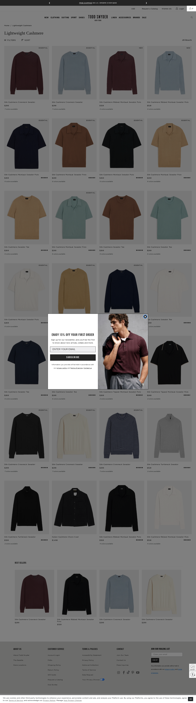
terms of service (77, 368)
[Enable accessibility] (192, 674)
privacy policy (62, 368)
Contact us (88, 368)
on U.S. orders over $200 (98, 3)
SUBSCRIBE (72, 357)
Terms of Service (16, 700)
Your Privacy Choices (73, 700)
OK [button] (190, 699)
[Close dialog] (145, 316)
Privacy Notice (49, 700)
